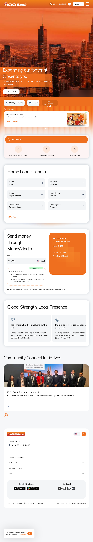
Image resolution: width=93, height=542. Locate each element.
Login (77, 4)
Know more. (22, 534)
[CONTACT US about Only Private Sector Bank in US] (46, 52)
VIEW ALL (12, 217)
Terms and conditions (15, 503)
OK (30, 533)
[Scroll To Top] (84, 434)
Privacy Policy (30, 503)
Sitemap (40, 503)
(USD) (42, 261)
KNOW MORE (12, 121)
